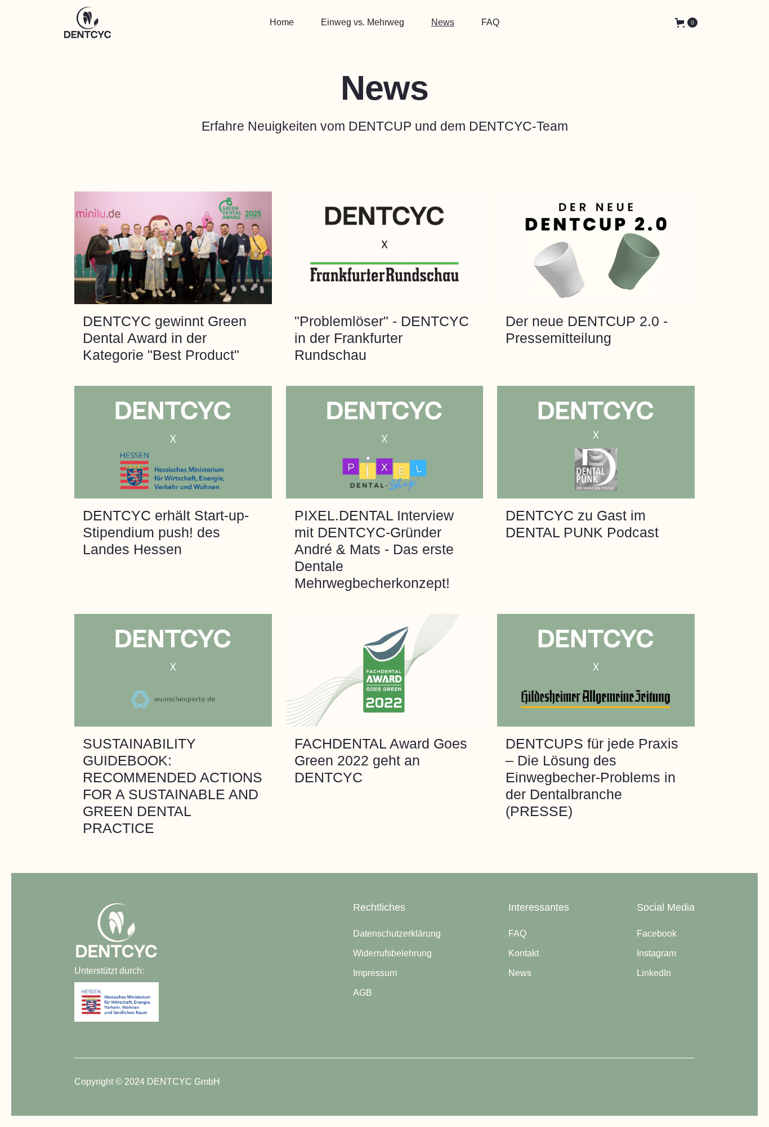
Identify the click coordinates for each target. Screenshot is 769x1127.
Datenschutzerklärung (397, 933)
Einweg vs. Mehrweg (362, 22)
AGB (362, 992)
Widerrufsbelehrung (392, 953)
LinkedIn (654, 973)
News (519, 973)
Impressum (375, 973)
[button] (686, 22)
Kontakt (523, 953)
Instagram (656, 953)
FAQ (517, 933)
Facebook (657, 933)
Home (282, 22)
